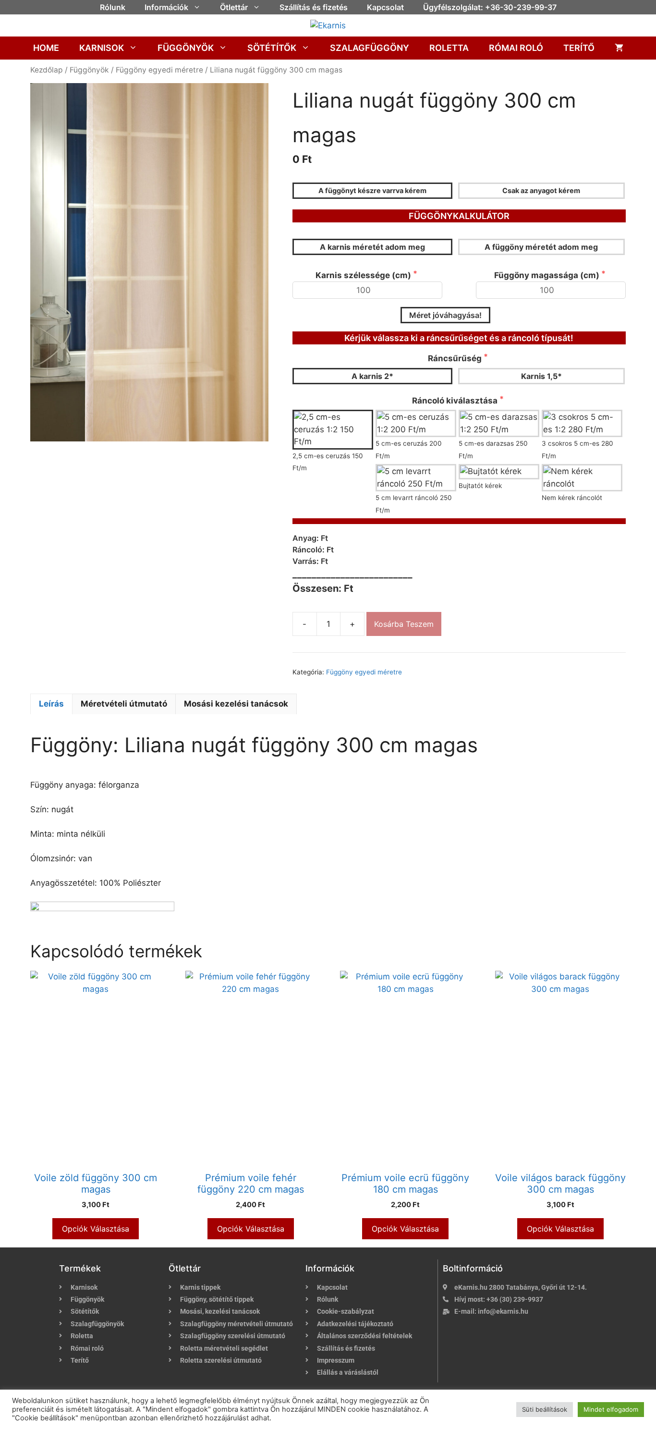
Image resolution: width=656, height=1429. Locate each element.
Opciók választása (95, 1229)
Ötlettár (234, 7)
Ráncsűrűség (456, 358)
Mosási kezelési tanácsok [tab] (236, 703)
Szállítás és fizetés (313, 7)
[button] (199, 7)
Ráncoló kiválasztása (455, 400)
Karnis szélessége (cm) (364, 275)
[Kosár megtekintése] (619, 48)
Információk (166, 7)
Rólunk (112, 7)
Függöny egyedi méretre (159, 69)
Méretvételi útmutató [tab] (124, 703)
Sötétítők (271, 48)
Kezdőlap (46, 69)
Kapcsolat (385, 7)
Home (46, 48)
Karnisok (101, 48)
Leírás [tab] (51, 703)
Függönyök (186, 48)
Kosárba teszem (404, 624)
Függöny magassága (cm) (547, 275)
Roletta (449, 48)
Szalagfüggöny (369, 48)
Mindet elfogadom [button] (610, 1409)
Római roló (516, 48)
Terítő (579, 48)
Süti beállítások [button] (544, 1409)
